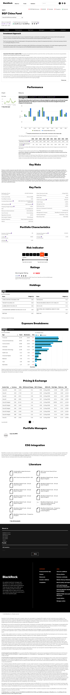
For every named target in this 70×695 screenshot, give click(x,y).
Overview (6, 30)
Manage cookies (61, 601)
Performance (18, 30)
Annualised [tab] (31, 97)
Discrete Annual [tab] (50, 97)
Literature (63, 30)
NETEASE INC (40, 299)
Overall (17, 275)
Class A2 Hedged (6, 402)
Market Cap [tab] (11, 329)
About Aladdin (5, 537)
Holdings (52, 30)
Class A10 (4, 390)
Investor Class (5, 387)
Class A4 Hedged (6, 414)
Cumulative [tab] (40, 97)
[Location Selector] (62, 3)
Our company (5, 538)
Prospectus (58, 9)
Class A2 (4, 393)
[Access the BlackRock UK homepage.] (10, 577)
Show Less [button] (63, 80)
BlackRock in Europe (7, 534)
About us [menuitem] (17, 3)
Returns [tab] (21, 93)
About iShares (5, 535)
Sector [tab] (4, 329)
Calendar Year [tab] (23, 97)
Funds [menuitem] (24, 3)
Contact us (5, 541)
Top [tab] (4, 291)
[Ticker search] (60, 3)
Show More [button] (32, 367)
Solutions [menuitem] (33, 3)
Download (66, 9)
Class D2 (4, 417)
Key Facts (30, 30)
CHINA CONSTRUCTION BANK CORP (10, 299)
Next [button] (33, 421)
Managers (41, 30)
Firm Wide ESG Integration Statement (21, 455)
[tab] (9, 100)
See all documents (15, 521)
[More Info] (38, 23)
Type (3, 334)
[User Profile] (64, 3)
